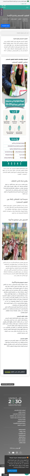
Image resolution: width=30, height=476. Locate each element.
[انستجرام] (17, 453)
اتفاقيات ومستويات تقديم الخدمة (17, 417)
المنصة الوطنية (22, 435)
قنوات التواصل (22, 442)
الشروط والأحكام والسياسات (19, 414)
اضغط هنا (7, 372)
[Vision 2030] (15, 401)
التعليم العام (14, 19)
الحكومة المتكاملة (21, 421)
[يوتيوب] (13, 453)
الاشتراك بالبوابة (22, 438)
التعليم (19, 19)
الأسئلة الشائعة (22, 429)
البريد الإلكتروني (21, 433)
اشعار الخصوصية (21, 419)
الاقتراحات (5, 474)
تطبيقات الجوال (21, 440)
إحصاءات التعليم (21, 412)
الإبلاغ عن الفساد (21, 425)
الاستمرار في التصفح (12, 470)
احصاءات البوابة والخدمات (19, 410)
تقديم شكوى (22, 431)
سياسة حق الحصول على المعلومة (17, 415)
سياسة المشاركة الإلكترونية (19, 423)
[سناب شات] (20, 453)
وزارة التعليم (25, 19)
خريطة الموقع (22, 437)
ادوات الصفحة (6, 25)
